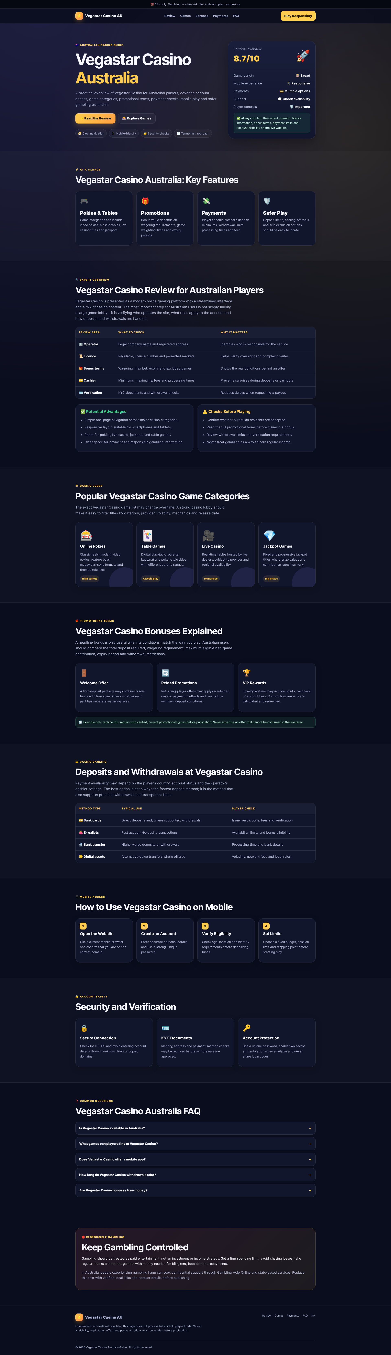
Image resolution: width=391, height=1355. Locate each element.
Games (185, 16)
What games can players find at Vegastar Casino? (118, 1144)
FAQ (236, 16)
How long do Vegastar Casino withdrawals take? (117, 1175)
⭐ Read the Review (95, 118)
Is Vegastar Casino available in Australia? (112, 1128)
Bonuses (202, 16)
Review (169, 16)
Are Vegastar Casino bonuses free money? (113, 1190)
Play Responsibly (298, 16)
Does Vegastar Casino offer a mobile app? (112, 1159)
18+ (313, 1315)
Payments (220, 16)
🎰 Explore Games (136, 118)
